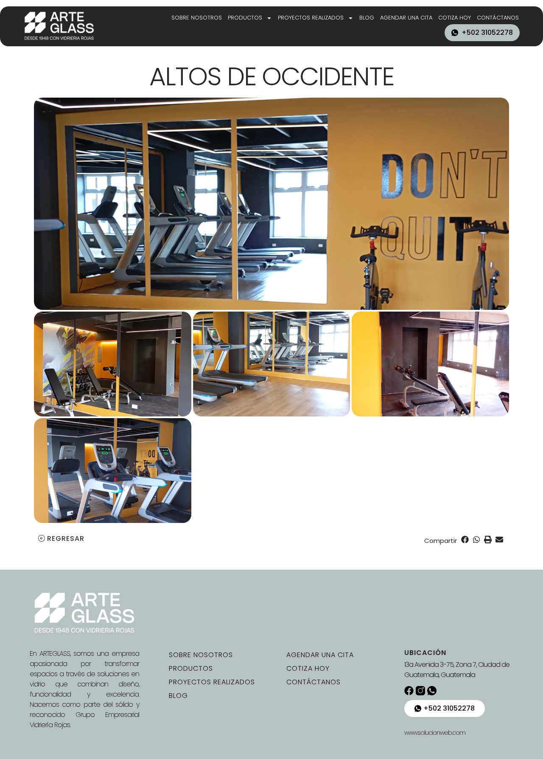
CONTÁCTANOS (498, 18)
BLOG (366, 18)
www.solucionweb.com (434, 732)
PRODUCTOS (245, 18)
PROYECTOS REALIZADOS (311, 18)
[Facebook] (409, 690)
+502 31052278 (487, 32)
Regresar (65, 538)
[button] (464, 539)
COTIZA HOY (454, 18)
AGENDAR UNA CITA (406, 18)
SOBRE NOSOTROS (196, 18)
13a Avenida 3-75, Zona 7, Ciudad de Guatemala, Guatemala (456, 670)
